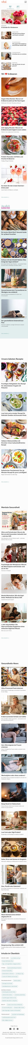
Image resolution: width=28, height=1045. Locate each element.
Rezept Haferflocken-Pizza (7, 960)
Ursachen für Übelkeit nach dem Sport (10, 976)
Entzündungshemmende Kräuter (8, 991)
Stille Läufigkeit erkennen (7, 1020)
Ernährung (3, 25)
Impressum (22, 1032)
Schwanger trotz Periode (7, 983)
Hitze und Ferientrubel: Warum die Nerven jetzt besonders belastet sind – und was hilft (13, 534)
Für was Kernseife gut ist (7, 1007)
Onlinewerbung (22, 1034)
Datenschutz (5, 1034)
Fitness (3, 967)
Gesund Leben (5, 958)
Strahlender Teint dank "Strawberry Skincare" (11, 103)
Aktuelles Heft (6, 1032)
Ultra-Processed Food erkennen (12, 688)
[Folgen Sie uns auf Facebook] (10, 1029)
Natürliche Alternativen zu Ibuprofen (9, 1000)
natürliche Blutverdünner (7, 994)
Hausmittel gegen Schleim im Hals (9, 997)
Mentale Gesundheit (10, 507)
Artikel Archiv (13, 1032)
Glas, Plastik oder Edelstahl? (11, 886)
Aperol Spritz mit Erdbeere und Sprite (9, 190)
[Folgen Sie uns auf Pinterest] (17, 1029)
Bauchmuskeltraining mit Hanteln (14, 967)
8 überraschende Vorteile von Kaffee (13, 717)
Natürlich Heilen (6, 990)
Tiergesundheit (5, 1014)
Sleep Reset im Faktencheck (10, 804)
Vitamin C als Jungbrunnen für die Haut (10, 132)
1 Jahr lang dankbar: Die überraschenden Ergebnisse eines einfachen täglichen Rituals (13, 626)
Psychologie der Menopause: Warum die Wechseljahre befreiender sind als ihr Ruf (13, 566)
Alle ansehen (4, 197)
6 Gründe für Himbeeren (9, 27)
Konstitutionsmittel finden (20, 994)
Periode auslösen (17, 980)
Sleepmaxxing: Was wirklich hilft (12, 945)
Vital (4, 1)
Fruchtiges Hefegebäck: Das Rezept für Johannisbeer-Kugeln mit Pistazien (13, 386)
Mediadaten (11, 1034)
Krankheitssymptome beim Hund (8, 1017)
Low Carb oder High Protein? (11, 832)
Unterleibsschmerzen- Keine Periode (9, 986)
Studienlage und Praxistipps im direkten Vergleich (12, 834)
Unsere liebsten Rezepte (12, 359)
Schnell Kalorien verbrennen (8, 973)
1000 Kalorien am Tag (15, 958)
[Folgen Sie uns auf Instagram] (14, 1029)
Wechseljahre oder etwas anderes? (13, 775)
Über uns (16, 1034)
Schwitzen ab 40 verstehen (19, 54)
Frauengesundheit (16, 42)
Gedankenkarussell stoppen (7, 599)
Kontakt (18, 1032)
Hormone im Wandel (6, 570)
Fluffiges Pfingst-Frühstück (7, 161)
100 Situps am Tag (19, 973)
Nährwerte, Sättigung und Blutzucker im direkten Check (13, 861)
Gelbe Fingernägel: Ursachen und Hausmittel (11, 1010)
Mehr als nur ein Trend (6, 630)
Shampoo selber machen (19, 1007)
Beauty (3, 1004)
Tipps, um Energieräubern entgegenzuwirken (11, 963)
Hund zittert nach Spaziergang (18, 1014)
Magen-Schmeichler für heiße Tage (9, 474)
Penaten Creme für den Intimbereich (14, 1004)
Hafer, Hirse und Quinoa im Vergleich (13, 859)
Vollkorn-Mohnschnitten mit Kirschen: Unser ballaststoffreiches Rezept (13, 443)
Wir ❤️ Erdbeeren (9, 74)
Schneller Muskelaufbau (7, 970)
